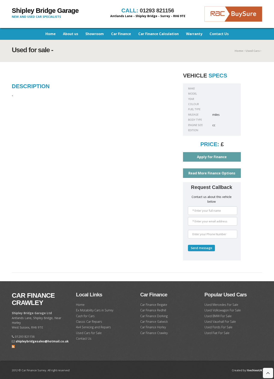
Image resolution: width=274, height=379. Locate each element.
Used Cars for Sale (89, 333)
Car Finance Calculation (158, 33)
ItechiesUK (254, 370)
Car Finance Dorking (154, 316)
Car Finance (121, 33)
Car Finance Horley (153, 327)
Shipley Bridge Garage (45, 10)
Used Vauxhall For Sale (220, 322)
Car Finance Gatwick (154, 322)
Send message (201, 248)
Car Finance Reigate (153, 305)
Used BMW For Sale (218, 316)
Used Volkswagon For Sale (222, 310)
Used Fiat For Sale (216, 333)
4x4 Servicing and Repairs (93, 327)
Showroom (94, 33)
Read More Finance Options (211, 173)
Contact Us (219, 33)
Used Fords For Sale (218, 327)
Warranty (194, 33)
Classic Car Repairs (89, 322)
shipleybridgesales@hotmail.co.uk (42, 341)
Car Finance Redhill (153, 310)
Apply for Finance (212, 157)
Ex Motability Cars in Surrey (94, 310)
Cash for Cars (85, 316)
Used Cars (253, 51)
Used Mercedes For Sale (221, 305)
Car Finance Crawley (33, 299)
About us (70, 33)
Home (50, 33)
